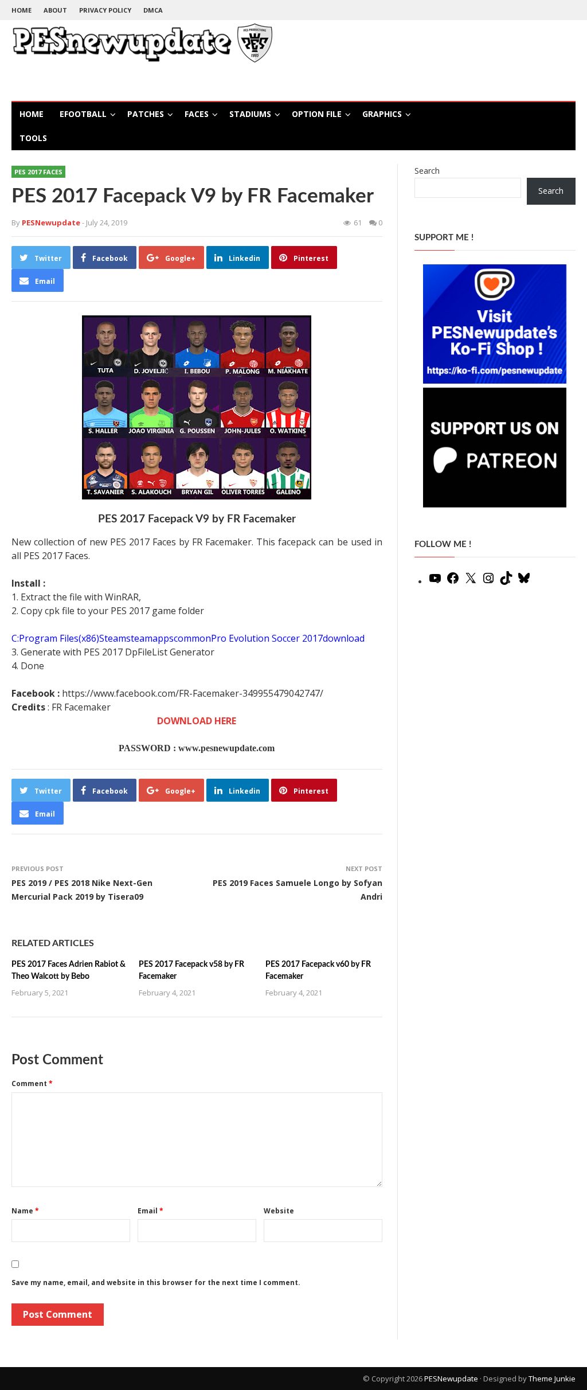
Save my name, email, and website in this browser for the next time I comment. (155, 1282)
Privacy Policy (105, 10)
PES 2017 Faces (38, 171)
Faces (197, 113)
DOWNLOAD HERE (196, 720)
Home (21, 10)
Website (279, 1211)
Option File (317, 113)
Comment (32, 1083)
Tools (33, 137)
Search (427, 170)
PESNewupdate (451, 1378)
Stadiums (250, 113)
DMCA (153, 10)
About (55, 10)
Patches (145, 113)
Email (150, 1211)
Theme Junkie (552, 1378)
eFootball (83, 113)
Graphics (382, 113)
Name (25, 1211)
